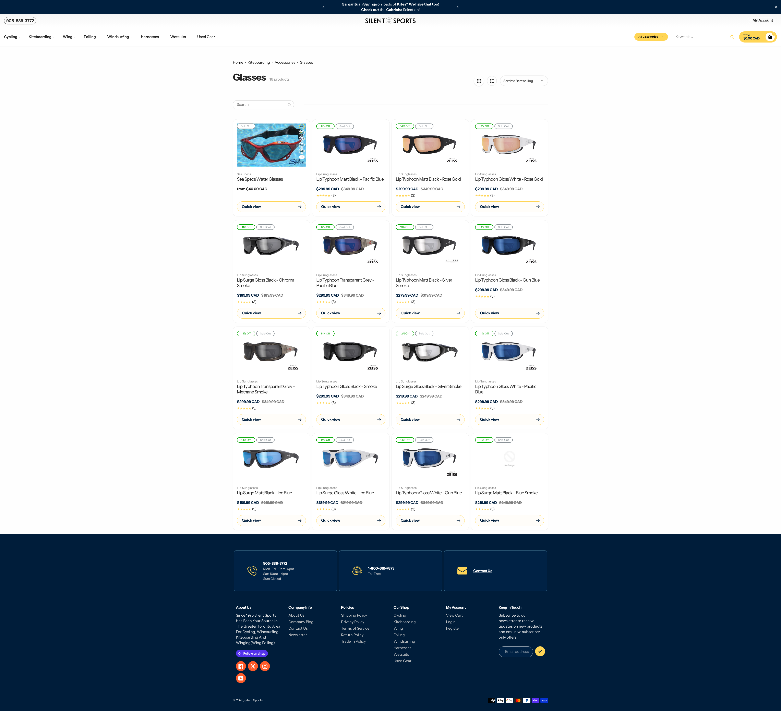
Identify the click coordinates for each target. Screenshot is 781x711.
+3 (302, 156)
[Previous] (323, 7)
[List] (492, 81)
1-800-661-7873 (381, 568)
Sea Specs (244, 174)
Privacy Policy (352, 622)
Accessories (285, 62)
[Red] (302, 145)
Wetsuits (401, 654)
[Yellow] (302, 132)
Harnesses (402, 648)
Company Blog (300, 622)
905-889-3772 (20, 20)
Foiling (399, 635)
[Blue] (302, 139)
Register (453, 628)
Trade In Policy (353, 641)
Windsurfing (404, 641)
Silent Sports (253, 700)
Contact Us (482, 571)
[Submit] (540, 651)
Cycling (400, 615)
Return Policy (352, 635)
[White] (302, 151)
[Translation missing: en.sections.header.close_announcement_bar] (776, 7)
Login (451, 622)
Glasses (306, 62)
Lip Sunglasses (326, 174)
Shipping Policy (354, 615)
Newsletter (297, 635)
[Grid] (479, 81)
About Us (296, 615)
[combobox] (263, 104)
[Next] (458, 7)
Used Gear (402, 661)
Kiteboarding (259, 62)
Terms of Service (355, 628)
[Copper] (302, 126)
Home (238, 62)
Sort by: (509, 81)
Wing (398, 628)
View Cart (454, 615)
